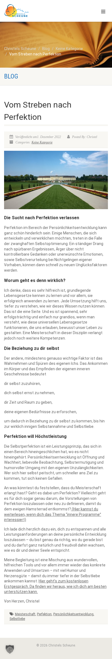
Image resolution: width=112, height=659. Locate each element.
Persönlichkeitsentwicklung (73, 614)
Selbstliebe (17, 619)
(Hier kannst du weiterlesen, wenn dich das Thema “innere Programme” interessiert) (52, 514)
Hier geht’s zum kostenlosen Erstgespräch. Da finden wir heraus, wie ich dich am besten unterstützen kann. (55, 586)
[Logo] (37, 11)
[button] (10, 649)
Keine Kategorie (42, 142)
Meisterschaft (25, 614)
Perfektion (44, 614)
